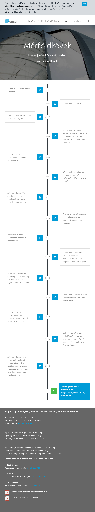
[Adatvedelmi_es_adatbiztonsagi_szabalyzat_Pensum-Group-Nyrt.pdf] (7, 492)
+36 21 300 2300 (39, 476)
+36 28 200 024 (33, 468)
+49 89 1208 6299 (26, 423)
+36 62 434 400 (34, 485)
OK (84, 4)
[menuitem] (33, 21)
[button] (88, 21)
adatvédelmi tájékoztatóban (17, 6)
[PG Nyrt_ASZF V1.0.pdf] (7, 498)
